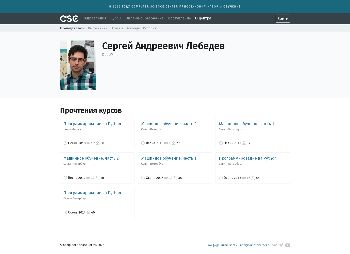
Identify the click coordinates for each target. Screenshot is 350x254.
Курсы (115, 18)
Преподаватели (72, 28)
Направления (94, 18)
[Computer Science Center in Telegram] (281, 245)
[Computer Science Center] (69, 18)
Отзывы (117, 28)
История (149, 28)
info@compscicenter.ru (255, 245)
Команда (133, 28)
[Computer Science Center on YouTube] (287, 245)
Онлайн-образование (144, 18)
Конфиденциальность (222, 245)
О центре (203, 18)
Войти (282, 18)
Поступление (179, 18)
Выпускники (97, 28)
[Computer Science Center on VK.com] (274, 245)
